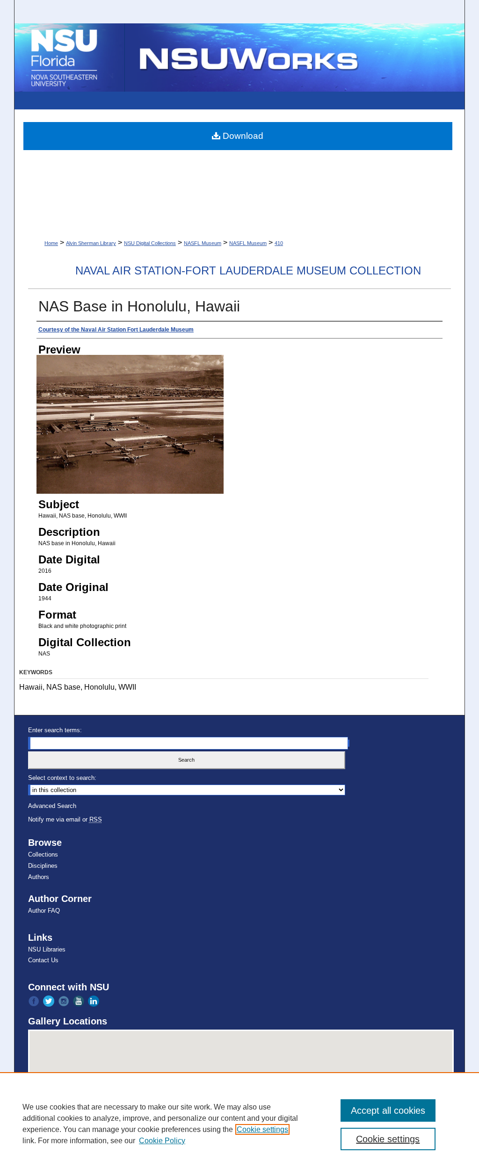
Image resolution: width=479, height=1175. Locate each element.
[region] (239, 1123)
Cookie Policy (162, 1141)
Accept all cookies (388, 1110)
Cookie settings (262, 1129)
